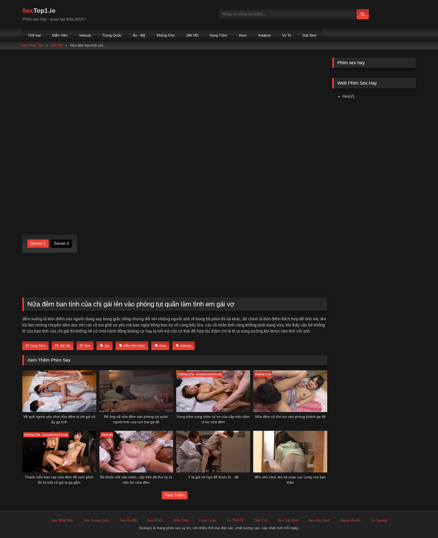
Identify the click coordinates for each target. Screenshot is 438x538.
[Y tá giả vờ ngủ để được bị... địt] (213, 451)
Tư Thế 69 (235, 520)
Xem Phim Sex (32, 45)
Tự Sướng (379, 520)
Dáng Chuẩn (350, 520)
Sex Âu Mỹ (128, 520)
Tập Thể (260, 520)
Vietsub (85, 35)
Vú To (286, 35)
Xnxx (243, 35)
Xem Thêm (175, 495)
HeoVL (348, 96)
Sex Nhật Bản (62, 520)
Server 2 (61, 243)
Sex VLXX (155, 520)
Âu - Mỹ (139, 35)
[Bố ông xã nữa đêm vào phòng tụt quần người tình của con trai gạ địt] (136, 391)
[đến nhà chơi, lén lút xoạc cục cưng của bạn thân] (290, 451)
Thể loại (34, 35)
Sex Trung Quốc (96, 520)
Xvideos (264, 35)
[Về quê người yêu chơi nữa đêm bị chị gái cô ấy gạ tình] (59, 391)
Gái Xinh (309, 35)
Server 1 (38, 243)
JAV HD (192, 35)
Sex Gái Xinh (288, 520)
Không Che (166, 35)
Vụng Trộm (218, 35)
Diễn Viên (60, 35)
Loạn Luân (207, 520)
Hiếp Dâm (181, 520)
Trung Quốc (111, 35)
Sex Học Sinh (319, 520)
